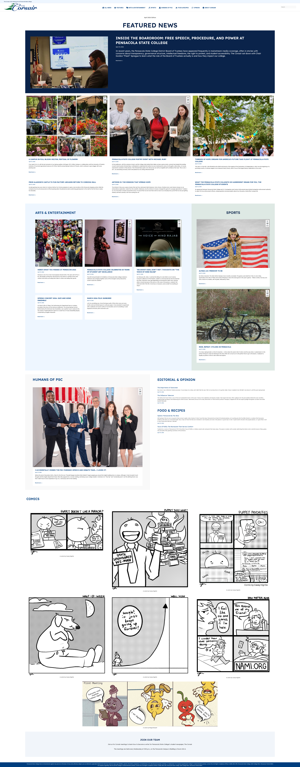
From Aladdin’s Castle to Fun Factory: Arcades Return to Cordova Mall (62, 182)
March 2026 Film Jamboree (99, 298)
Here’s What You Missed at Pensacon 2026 (57, 270)
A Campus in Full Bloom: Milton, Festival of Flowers (53, 159)
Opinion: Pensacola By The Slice (168, 416)
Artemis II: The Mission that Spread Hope (131, 182)
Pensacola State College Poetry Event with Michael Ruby (139, 159)
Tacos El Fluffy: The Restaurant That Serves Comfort (175, 427)
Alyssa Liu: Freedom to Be (210, 271)
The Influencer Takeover (165, 395)
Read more (119, 60)
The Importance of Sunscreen (167, 388)
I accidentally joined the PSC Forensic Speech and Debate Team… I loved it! (70, 470)
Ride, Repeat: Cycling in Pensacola (215, 347)
